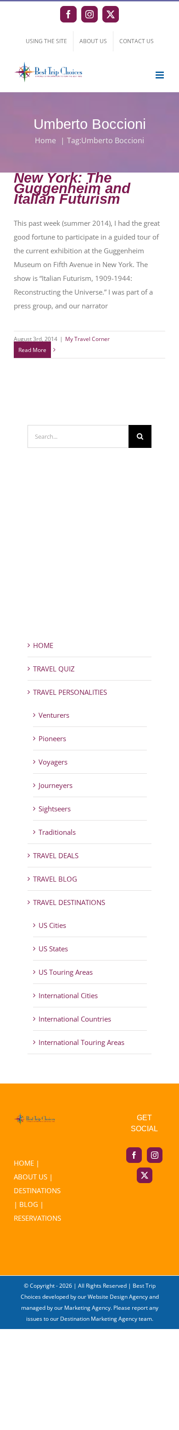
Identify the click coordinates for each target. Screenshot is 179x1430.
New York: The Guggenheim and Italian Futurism (72, 188)
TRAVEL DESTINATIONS (69, 902)
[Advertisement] (89, 560)
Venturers (54, 715)
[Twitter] (144, 1175)
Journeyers (56, 785)
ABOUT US (30, 1176)
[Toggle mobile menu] (160, 75)
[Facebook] (134, 1155)
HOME (43, 645)
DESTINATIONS (37, 1190)
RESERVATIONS (37, 1218)
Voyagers (53, 761)
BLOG (28, 1204)
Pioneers (52, 738)
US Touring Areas (66, 972)
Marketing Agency (87, 1308)
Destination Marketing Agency (98, 1319)
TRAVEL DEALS (55, 855)
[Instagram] (154, 1155)
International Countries (75, 1018)
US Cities (52, 925)
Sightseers (55, 808)
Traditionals (57, 832)
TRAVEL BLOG (55, 878)
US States (53, 948)
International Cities (68, 995)
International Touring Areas (81, 1042)
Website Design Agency (118, 1297)
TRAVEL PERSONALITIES (70, 692)
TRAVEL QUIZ (54, 668)
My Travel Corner (87, 339)
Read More (32, 350)
